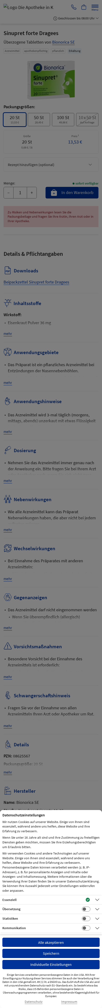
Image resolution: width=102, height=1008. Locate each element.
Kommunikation (14, 928)
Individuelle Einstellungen (51, 964)
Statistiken (10, 918)
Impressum (69, 1002)
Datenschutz (33, 1002)
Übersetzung (11, 909)
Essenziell (9, 900)
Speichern (51, 953)
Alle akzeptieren (51, 942)
